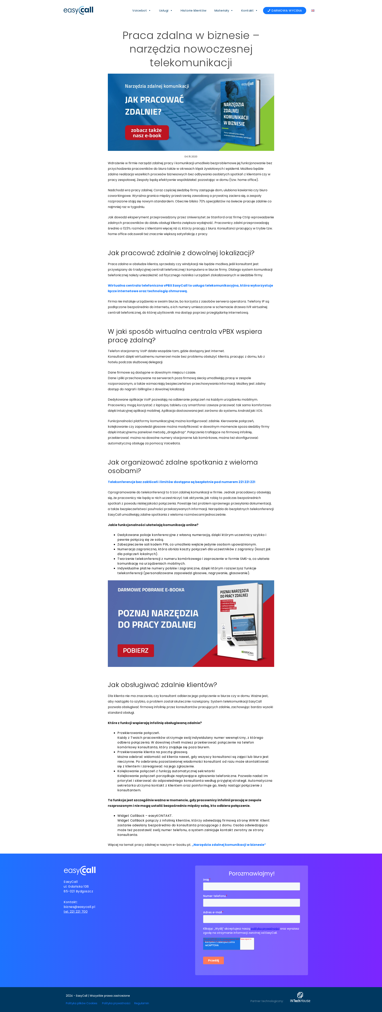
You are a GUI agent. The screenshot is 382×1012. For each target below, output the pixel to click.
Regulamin (141, 1003)
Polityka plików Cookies (81, 1003)
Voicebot (139, 10)
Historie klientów (194, 10)
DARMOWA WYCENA (287, 10)
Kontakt (247, 10)
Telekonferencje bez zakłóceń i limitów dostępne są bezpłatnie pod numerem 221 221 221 (181, 482)
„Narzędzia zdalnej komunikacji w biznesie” (229, 844)
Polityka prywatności (116, 1003)
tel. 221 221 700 (76, 911)
